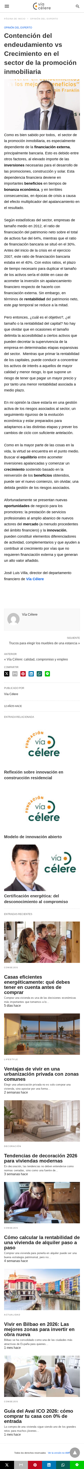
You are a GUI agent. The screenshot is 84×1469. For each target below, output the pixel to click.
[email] (21, 1465)
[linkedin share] (31, 673)
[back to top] (75, 1453)
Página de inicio (14, 19)
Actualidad (12, 1315)
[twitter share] (6, 673)
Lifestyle (11, 1059)
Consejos (11, 967)
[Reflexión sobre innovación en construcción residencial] (42, 744)
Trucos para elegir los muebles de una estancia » (44, 643)
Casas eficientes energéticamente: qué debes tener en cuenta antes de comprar (37, 984)
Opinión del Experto (44, 19)
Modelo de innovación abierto (33, 837)
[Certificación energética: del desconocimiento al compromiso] (42, 868)
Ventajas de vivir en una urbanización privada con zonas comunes (41, 1074)
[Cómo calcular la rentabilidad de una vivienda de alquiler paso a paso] (42, 1202)
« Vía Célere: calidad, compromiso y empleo (36, 659)
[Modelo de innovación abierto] (42, 809)
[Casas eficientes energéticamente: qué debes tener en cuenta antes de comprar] (42, 942)
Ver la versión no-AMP (59, 1453)
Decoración (12, 1146)
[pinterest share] (23, 673)
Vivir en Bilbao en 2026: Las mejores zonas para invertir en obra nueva (39, 1329)
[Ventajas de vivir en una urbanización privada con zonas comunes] (42, 1034)
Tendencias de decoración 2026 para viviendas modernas (40, 1158)
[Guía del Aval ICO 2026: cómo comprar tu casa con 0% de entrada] (42, 1376)
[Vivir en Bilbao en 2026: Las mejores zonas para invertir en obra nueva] (42, 1289)
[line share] (47, 673)
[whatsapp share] (39, 673)
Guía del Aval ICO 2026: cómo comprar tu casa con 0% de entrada (38, 1416)
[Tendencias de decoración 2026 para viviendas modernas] (42, 1121)
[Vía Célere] (41, 6)
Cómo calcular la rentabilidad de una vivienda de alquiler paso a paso (42, 1242)
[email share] (15, 673)
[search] (77, 6)
